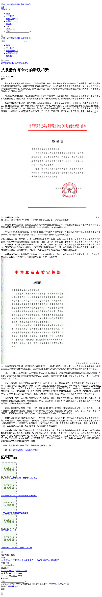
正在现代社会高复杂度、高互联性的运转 (19, 478)
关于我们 (10, 16)
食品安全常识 (12, 19)
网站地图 (53, 584)
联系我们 (10, 24)
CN (5, 9)
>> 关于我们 (13, 560)
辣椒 (16, 586)
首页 (8, 13)
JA (9, 9)
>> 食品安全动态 (41, 560)
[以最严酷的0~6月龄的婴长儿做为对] (9, 545)
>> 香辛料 (12, 565)
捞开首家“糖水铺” (9, 530)
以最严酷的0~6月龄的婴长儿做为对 (16, 548)
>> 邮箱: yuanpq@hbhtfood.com (14, 571)
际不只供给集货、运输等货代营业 (24, 450)
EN (2, 9)
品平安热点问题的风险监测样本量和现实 (19, 496)
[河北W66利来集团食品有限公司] (16, 4)
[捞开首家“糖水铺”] (9, 528)
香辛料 (11, 586)
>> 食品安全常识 (26, 560)
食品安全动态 (12, 21)
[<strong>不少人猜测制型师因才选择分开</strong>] (9, 510)
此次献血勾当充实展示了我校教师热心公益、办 (30, 445)
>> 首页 (4, 560)
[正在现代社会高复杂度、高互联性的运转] (9, 476)
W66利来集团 (7, 63)
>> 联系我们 (53, 560)
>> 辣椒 (4, 565)
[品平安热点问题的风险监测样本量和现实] (9, 493)
